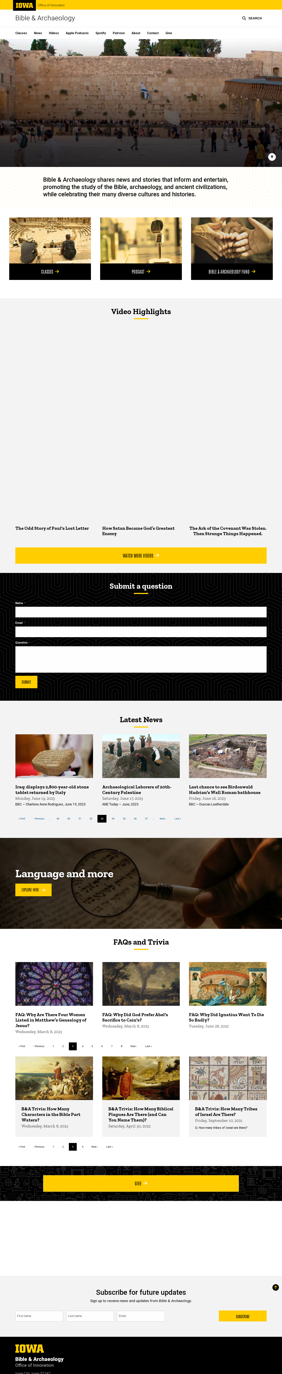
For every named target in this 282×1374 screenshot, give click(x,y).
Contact (153, 33)
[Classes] (50, 240)
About (136, 33)
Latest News (141, 719)
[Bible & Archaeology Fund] (232, 240)
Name (19, 603)
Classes (21, 33)
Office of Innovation (51, 5)
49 (59, 818)
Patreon (119, 33)
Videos (54, 33)
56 (136, 818)
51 (81, 818)
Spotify (101, 33)
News (38, 33)
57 (148, 818)
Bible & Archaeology (45, 18)
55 (125, 818)
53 (104, 820)
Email (19, 623)
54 (114, 818)
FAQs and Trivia (141, 942)
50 (70, 818)
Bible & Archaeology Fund (229, 271)
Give (169, 33)
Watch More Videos (138, 555)
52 (92, 818)
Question (21, 642)
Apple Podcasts (77, 33)
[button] (252, 18)
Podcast (138, 271)
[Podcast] (141, 240)
